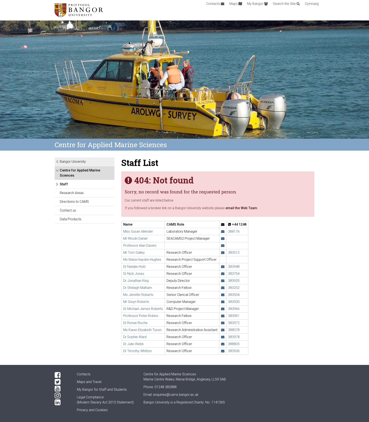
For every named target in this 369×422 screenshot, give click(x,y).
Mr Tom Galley (134, 253)
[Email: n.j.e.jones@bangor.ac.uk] (222, 274)
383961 (234, 316)
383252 (234, 288)
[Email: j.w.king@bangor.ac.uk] (222, 281)
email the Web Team (241, 208)
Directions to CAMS (74, 202)
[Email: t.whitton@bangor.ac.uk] (222, 351)
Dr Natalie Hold (134, 267)
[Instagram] (62, 395)
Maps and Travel (89, 382)
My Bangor (255, 4)
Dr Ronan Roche (135, 323)
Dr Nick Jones (133, 274)
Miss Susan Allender (138, 231)
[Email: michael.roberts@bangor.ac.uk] (222, 309)
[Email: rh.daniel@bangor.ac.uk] (222, 238)
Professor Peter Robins (140, 316)
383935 (234, 281)
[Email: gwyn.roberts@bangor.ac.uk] (222, 302)
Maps (234, 4)
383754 (234, 274)
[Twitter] (62, 382)
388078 (234, 330)
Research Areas (72, 193)
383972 (234, 323)
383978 (234, 337)
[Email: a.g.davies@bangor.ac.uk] (222, 245)
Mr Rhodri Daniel (135, 238)
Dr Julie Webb (133, 344)
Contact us (68, 210)
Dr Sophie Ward (134, 337)
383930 (234, 302)
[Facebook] (62, 375)
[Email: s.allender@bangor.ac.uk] (222, 231)
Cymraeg (312, 4)
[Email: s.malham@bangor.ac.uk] (222, 288)
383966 (234, 309)
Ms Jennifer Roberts (138, 295)
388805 (234, 344)
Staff (64, 184)
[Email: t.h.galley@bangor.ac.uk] (222, 253)
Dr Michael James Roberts (143, 309)
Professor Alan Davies (139, 245)
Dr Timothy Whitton (137, 351)
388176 (234, 231)
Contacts (213, 4)
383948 (234, 267)
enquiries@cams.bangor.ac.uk (175, 395)
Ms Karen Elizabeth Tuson (142, 330)
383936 (234, 351)
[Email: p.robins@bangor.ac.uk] (222, 316)
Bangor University (73, 162)
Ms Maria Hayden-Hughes (142, 260)
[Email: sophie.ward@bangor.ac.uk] (222, 337)
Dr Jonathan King (136, 281)
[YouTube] (62, 388)
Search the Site (285, 4)
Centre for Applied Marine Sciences (80, 172)
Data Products (70, 219)
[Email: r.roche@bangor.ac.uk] (222, 323)
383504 (234, 295)
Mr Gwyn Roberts (136, 302)
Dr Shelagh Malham (137, 288)
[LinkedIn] (62, 402)
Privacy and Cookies (92, 410)
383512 (234, 253)
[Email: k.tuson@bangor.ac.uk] (222, 330)
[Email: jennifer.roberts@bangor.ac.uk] (222, 295)
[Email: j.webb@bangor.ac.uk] (222, 344)
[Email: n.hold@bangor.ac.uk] (222, 267)
